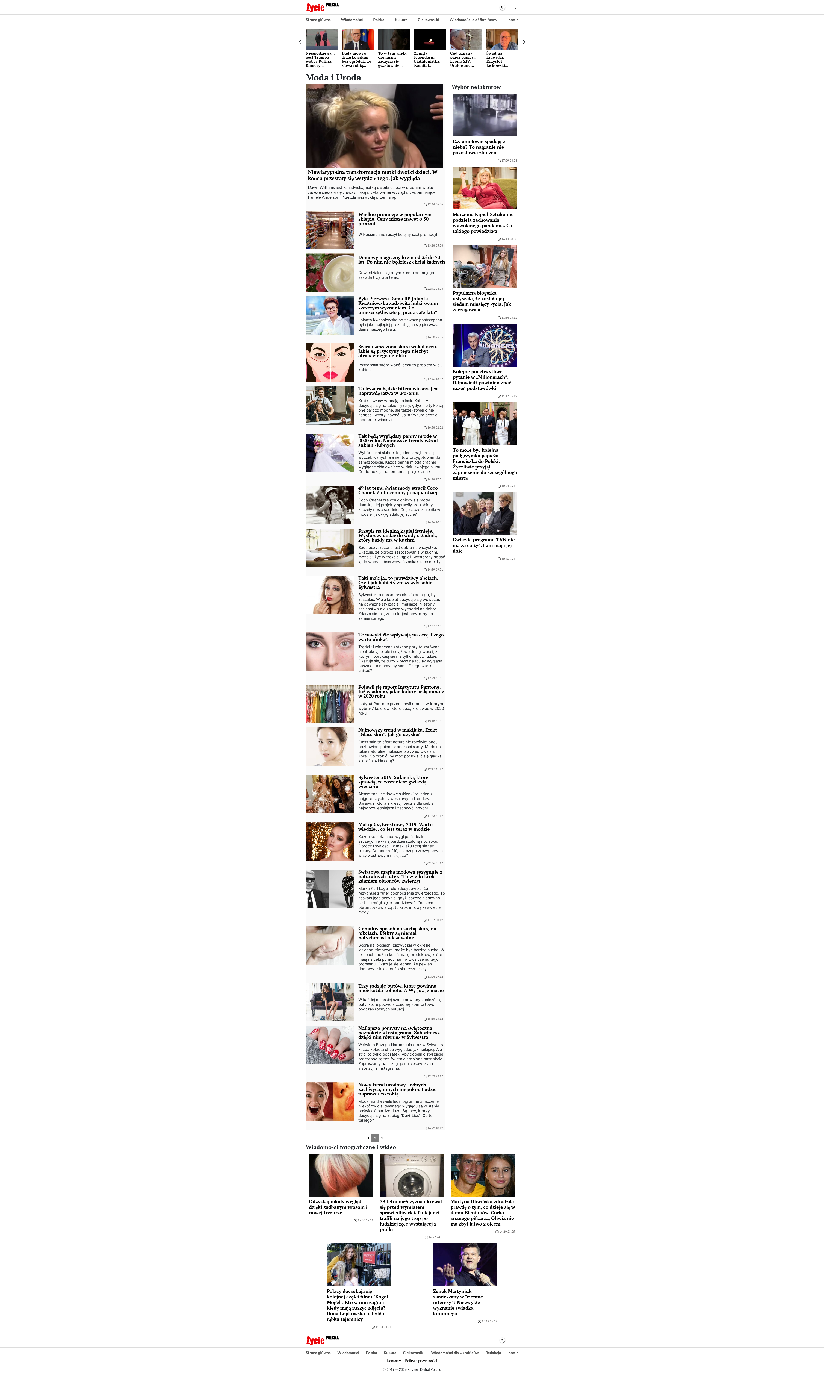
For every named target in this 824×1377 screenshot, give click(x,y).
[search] (514, 7)
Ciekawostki (428, 20)
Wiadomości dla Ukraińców (473, 20)
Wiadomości (352, 20)
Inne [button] (511, 20)
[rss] (502, 7)
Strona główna (318, 20)
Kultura (401, 20)
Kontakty (394, 1361)
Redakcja (493, 1353)
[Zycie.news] (322, 7)
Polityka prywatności (421, 1361)
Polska (378, 20)
